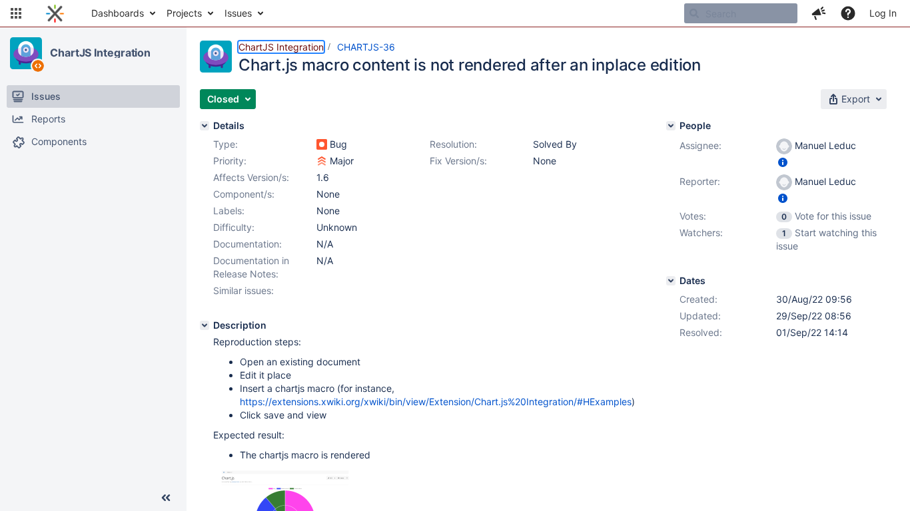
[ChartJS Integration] (26, 53)
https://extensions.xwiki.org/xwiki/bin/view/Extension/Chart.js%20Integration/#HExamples (436, 401)
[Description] (204, 325)
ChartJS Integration (100, 52)
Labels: (228, 210)
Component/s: (243, 194)
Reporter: (700, 181)
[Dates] (671, 280)
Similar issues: (243, 290)
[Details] (204, 125)
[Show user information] (782, 162)
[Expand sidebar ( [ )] (166, 498)
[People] (671, 125)
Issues (238, 13)
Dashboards (117, 13)
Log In (883, 13)
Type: (225, 144)
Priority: (229, 160)
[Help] (848, 13)
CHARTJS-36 (366, 47)
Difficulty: (233, 227)
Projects (184, 13)
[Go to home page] (55, 13)
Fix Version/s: (458, 160)
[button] (16, 13)
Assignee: (700, 145)
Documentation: (247, 244)
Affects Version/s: (251, 177)
